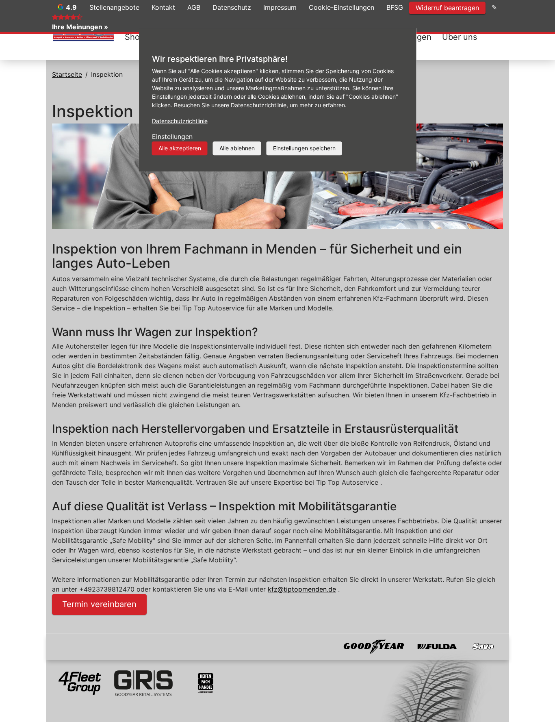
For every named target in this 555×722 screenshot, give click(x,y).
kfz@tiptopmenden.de (302, 589)
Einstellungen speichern (304, 148)
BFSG (394, 7)
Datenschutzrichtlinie (180, 120)
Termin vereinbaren (99, 604)
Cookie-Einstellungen (341, 7)
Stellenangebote (114, 7)
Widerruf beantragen (447, 8)
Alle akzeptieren (179, 148)
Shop (135, 37)
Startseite (67, 74)
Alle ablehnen (237, 148)
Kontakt (163, 7)
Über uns (459, 37)
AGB (193, 7)
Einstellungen (172, 136)
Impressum (280, 7)
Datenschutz (231, 7)
